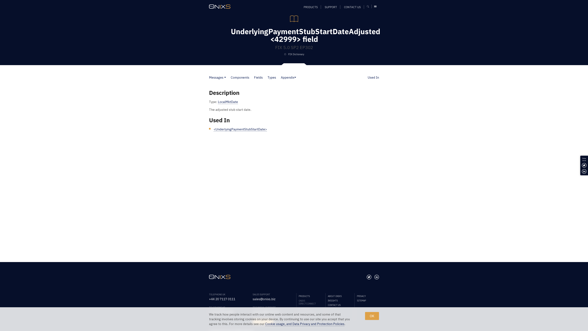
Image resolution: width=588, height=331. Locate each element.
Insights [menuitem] (333, 300)
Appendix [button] (287, 77)
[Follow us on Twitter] (369, 277)
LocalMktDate (228, 102)
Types (272, 77)
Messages (216, 77)
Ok (372, 316)
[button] (225, 77)
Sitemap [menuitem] (361, 300)
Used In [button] (373, 77)
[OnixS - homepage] (219, 6)
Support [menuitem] (331, 7)
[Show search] (369, 6)
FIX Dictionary (296, 54)
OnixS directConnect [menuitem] (307, 302)
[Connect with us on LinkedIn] (376, 277)
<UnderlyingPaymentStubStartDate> (240, 129)
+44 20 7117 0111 (222, 299)
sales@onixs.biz (264, 299)
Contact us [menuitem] (352, 7)
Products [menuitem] (311, 7)
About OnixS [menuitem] (335, 296)
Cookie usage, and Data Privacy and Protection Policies (304, 324)
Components (240, 77)
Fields (258, 77)
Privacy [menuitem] (361, 296)
